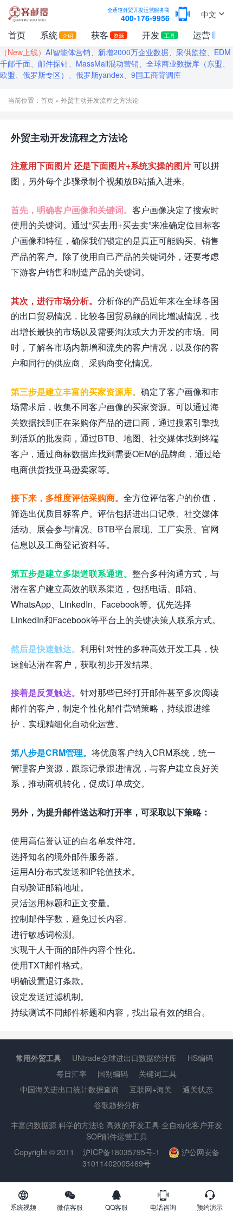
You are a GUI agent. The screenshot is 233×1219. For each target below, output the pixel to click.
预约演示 (210, 1206)
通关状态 (198, 1089)
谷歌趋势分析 (116, 1104)
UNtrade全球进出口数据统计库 (124, 1057)
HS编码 (200, 1057)
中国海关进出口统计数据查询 (69, 1089)
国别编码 (113, 1073)
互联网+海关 (151, 1089)
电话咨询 (163, 1206)
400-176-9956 (138, 14)
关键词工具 (158, 1073)
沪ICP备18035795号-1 (121, 1151)
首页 (16, 35)
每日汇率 (71, 1073)
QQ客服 (116, 1206)
